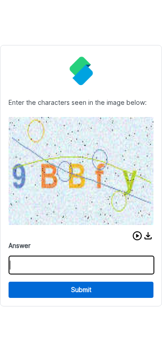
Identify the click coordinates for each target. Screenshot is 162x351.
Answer (20, 245)
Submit (81, 289)
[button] (137, 235)
